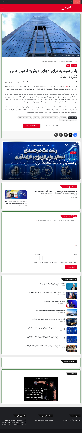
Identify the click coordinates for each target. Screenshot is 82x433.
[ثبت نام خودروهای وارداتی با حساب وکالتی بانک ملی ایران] (71, 322)
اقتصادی (74, 65)
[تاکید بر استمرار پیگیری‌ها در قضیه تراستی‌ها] (71, 286)
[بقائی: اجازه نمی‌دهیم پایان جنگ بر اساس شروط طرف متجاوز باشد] (71, 295)
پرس (66, 86)
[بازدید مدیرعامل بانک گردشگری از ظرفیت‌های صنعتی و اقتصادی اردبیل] (71, 348)
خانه (75, 61)
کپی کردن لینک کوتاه (32, 125)
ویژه (71, 61)
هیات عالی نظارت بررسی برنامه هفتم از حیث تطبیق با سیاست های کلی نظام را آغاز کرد (66, 193)
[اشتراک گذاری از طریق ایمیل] (66, 135)
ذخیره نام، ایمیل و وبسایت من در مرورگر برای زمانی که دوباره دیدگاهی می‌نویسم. (54, 263)
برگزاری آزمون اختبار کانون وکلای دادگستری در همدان (43, 192)
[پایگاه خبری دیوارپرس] (66, 7)
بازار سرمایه (63, 117)
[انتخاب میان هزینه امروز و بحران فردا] (71, 304)
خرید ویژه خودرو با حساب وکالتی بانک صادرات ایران (50, 310)
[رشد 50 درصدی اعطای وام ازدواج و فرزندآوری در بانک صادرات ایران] (71, 330)
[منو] (3, 8)
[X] (70, 135)
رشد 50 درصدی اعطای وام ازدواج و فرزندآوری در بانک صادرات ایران (55, 161)
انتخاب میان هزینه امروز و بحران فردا (62, 2)
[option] (41, 160)
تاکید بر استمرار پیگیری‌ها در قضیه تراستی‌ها (52, 284)
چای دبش (36, 117)
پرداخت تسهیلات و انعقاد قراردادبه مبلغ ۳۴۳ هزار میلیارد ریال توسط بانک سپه (16, 202)
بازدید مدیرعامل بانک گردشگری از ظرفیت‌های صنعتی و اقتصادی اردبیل (45, 346)
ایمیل (75, 254)
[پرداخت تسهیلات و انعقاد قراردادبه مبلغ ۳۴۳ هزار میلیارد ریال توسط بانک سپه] (16, 194)
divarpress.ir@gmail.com (42, 420)
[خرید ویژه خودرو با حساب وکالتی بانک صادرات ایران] (71, 313)
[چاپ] (61, 135)
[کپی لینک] (56, 135)
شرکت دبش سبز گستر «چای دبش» (68, 120)
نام (76, 246)
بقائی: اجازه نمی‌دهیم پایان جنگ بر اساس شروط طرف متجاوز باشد (46, 292)
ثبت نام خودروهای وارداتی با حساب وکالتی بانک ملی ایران (48, 319)
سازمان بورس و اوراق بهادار (25, 117)
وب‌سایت (37, 254)
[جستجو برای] (79, 8)
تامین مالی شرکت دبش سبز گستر (49, 117)
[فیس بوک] (75, 135)
